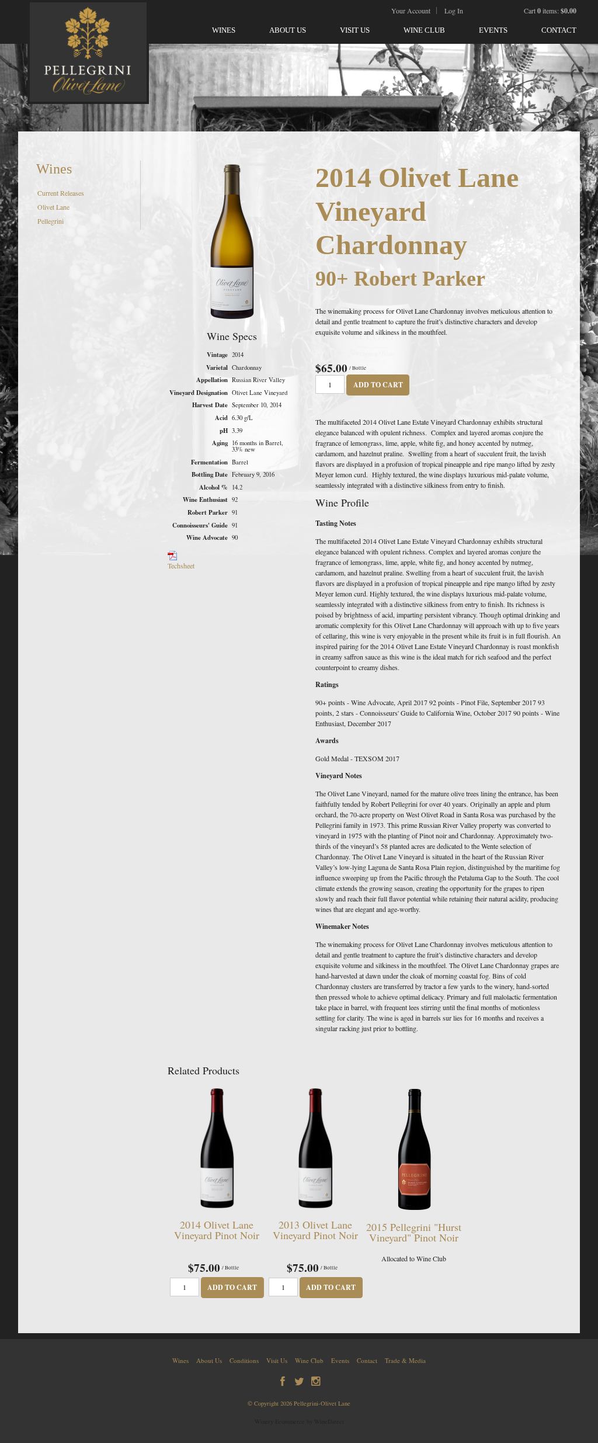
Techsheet (181, 565)
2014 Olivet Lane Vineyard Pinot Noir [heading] (216, 1229)
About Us (287, 30)
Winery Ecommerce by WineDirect (299, 1421)
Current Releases (60, 192)
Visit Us (355, 30)
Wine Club (424, 30)
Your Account (410, 10)
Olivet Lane (53, 206)
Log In (453, 10)
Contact (558, 30)
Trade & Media (405, 1360)
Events (493, 30)
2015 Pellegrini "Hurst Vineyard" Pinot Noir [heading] (413, 1232)
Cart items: (550, 10)
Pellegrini (50, 221)
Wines (223, 30)
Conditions (244, 1360)
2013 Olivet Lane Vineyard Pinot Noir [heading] (315, 1229)
